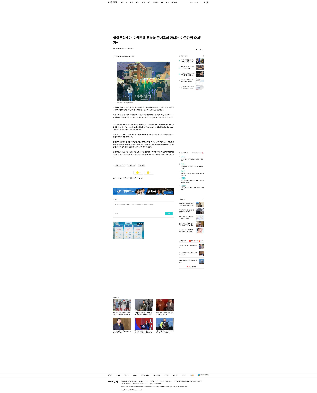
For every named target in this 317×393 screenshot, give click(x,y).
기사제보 (135, 375)
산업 (131, 2)
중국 (122, 2)
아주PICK (182, 200)
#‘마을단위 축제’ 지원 (120, 165)
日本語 (196, 2)
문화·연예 (174, 2)
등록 (169, 213)
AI (126, 2)
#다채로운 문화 (131, 165)
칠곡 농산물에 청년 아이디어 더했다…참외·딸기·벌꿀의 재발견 (192, 181)
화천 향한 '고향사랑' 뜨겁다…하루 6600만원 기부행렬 (192, 174)
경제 (143, 2)
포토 (167, 2)
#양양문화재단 (141, 165)
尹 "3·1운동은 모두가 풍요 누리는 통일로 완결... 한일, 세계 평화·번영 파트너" (143, 332)
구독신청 (118, 375)
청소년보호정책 (156, 375)
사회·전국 (155, 2)
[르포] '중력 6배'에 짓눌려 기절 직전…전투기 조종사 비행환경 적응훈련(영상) (143, 313)
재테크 (137, 2)
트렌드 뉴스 (182, 56)
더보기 (187, 267)
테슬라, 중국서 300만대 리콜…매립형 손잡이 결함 (192, 188)
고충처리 (175, 375)
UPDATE (200, 152)
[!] (203, 56)
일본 (197, 241)
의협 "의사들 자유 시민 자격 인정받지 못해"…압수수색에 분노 (165, 332)
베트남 (202, 241)
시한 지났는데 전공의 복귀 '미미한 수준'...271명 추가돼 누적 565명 (121, 313)
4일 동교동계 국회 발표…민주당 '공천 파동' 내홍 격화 (122, 332)
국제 (162, 2)
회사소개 (110, 375)
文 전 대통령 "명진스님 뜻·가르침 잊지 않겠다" (192, 160)
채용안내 (126, 375)
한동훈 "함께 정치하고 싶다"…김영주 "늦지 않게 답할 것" (164, 313)
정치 (149, 2)
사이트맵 (183, 375)
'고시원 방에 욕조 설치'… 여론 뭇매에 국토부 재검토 (192, 167)
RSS (191, 375)
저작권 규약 (166, 375)
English (191, 2)
